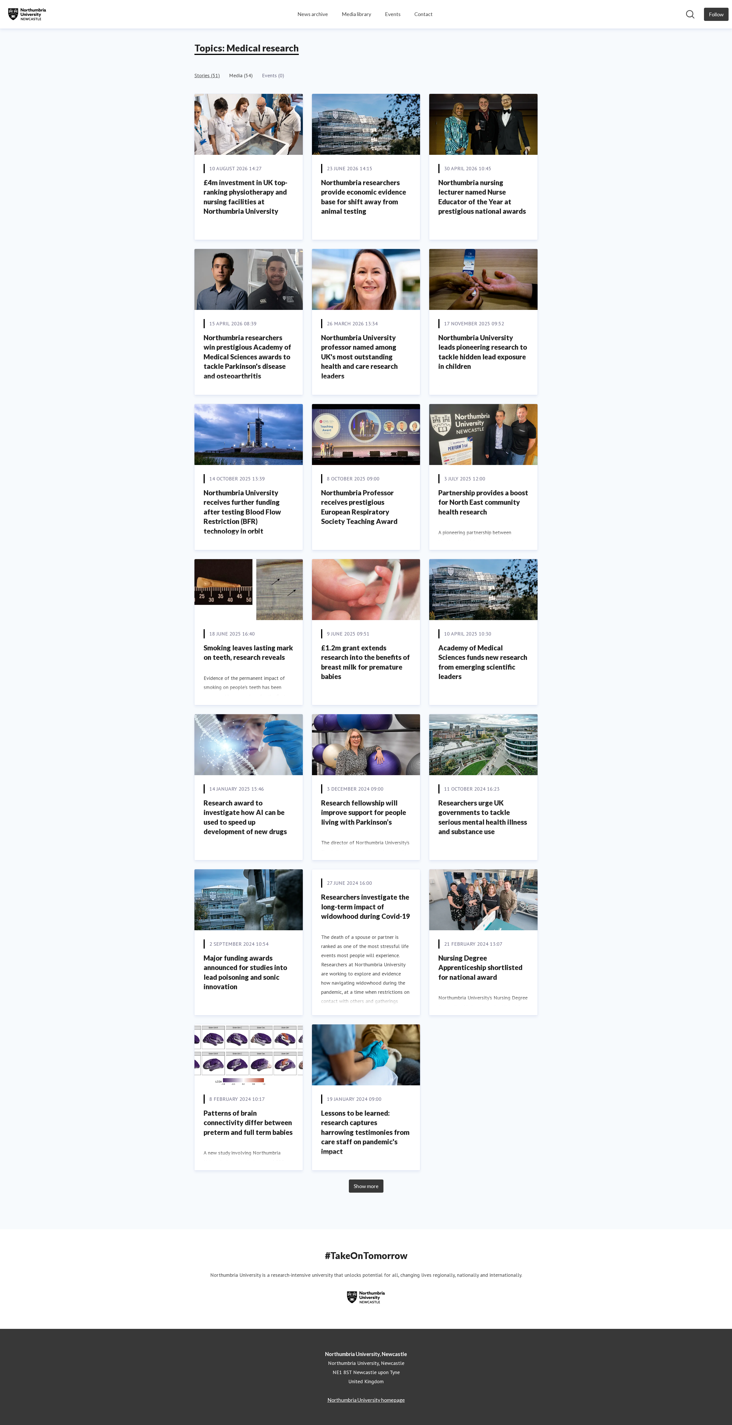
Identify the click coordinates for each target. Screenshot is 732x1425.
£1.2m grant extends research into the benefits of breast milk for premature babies (365, 662)
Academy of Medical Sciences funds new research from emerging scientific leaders (482, 662)
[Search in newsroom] (690, 14)
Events (393, 14)
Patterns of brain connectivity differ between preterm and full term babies (248, 1122)
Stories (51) (207, 75)
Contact (423, 14)
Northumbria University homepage (366, 1400)
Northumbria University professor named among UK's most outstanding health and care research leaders (359, 356)
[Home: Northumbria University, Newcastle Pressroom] (27, 14)
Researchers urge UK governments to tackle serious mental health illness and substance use (482, 817)
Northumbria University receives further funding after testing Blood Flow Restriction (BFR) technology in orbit (242, 511)
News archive (312, 14)
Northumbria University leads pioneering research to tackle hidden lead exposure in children (482, 352)
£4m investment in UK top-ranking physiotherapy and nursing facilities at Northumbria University (245, 196)
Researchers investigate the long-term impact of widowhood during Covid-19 (365, 906)
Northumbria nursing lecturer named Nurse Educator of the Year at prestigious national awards (482, 196)
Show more (366, 1186)
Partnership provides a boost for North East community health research (483, 502)
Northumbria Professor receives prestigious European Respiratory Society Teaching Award (359, 507)
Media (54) (241, 75)
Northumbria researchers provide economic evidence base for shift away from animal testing (363, 196)
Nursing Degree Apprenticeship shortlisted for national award (480, 967)
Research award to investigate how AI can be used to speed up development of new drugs (245, 817)
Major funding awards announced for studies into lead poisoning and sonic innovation (245, 972)
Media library (356, 14)
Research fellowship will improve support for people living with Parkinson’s (363, 812)
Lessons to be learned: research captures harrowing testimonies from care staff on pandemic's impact (365, 1132)
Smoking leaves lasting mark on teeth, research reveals (248, 653)
